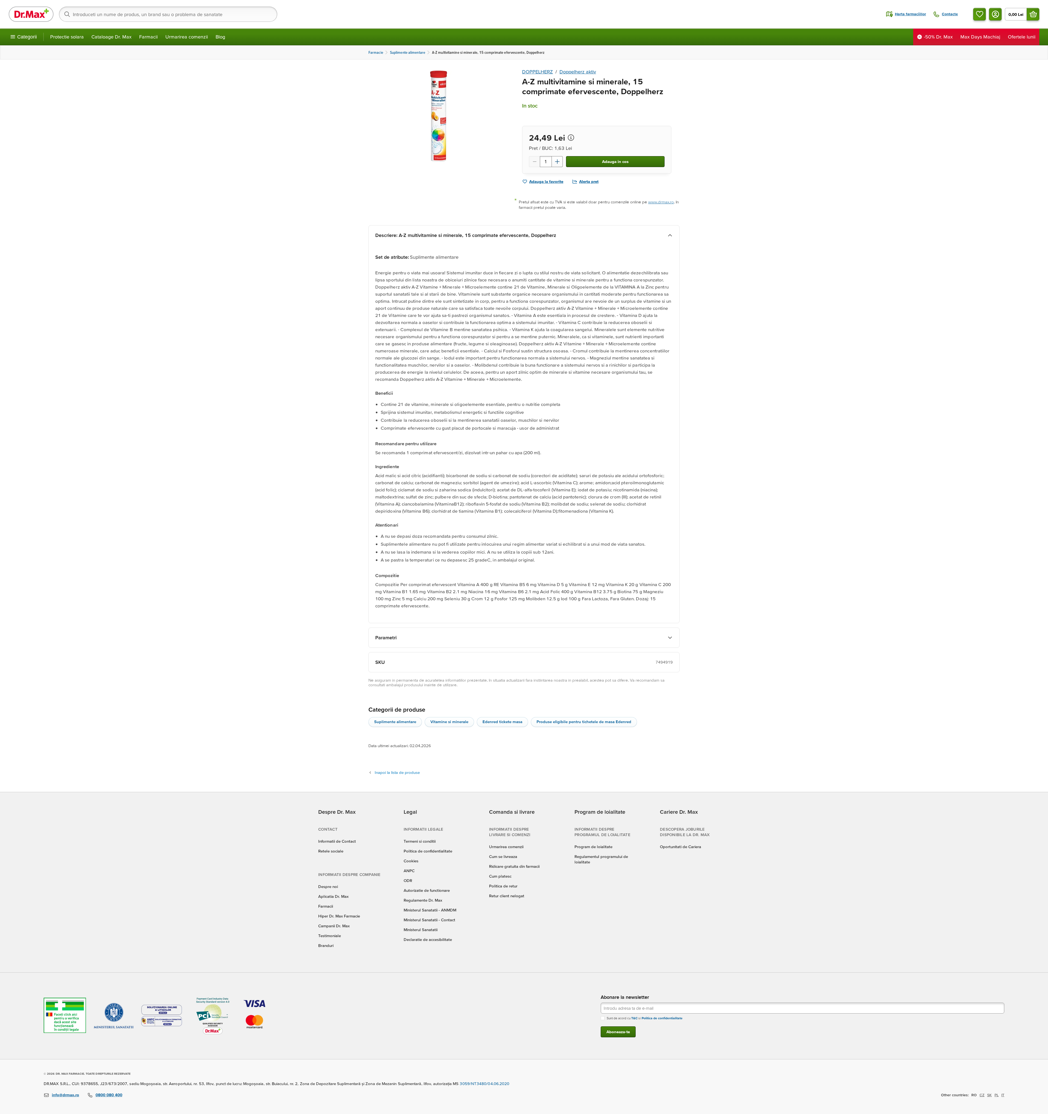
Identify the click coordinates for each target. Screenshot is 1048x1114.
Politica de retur (503, 886)
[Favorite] (979, 14)
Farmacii (148, 37)
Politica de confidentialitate (428, 851)
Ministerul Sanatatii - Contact (429, 919)
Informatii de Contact (337, 841)
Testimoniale (329, 935)
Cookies (411, 860)
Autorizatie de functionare (427, 890)
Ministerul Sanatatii (420, 929)
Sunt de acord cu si (645, 1018)
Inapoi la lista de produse (397, 772)
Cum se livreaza (503, 856)
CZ (981, 1095)
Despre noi (328, 886)
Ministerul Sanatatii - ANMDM (430, 910)
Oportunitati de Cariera (680, 846)
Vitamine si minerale (449, 721)
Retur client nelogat (506, 895)
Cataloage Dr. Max (111, 37)
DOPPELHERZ (537, 72)
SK (989, 1095)
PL (997, 1095)
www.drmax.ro (661, 202)
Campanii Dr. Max (334, 925)
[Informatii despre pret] (571, 137)
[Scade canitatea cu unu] (534, 161)
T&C (634, 1018)
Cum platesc (500, 876)
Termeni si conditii (420, 841)
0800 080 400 (109, 1094)
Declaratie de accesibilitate (428, 939)
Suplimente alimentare (395, 721)
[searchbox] (168, 14)
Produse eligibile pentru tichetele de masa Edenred (584, 721)
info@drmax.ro (65, 1094)
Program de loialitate (593, 846)
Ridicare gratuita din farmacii (514, 866)
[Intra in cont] (995, 14)
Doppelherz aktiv (577, 72)
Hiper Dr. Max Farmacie (339, 916)
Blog (220, 37)
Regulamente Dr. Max (423, 900)
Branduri (326, 945)
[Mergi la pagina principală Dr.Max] (31, 14)
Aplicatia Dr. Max (333, 896)
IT (1002, 1095)
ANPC (409, 870)
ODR (408, 880)
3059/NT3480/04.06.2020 (484, 1083)
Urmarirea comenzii (186, 37)
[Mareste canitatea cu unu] (557, 161)
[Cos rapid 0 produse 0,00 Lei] (1033, 14)
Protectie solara (67, 37)
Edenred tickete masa (502, 721)
